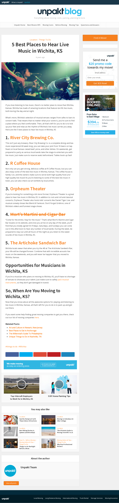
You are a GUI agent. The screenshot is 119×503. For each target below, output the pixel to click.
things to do (12, 346)
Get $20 (27, 2)
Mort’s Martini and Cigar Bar (37, 214)
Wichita (23, 346)
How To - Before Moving (27, 440)
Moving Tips (74, 25)
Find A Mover (100, 37)
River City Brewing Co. (32, 137)
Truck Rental (84, 498)
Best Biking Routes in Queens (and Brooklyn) (27, 431)
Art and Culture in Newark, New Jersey (25, 327)
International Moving (70, 498)
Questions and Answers (90, 25)
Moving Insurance (111, 498)
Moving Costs (48, 25)
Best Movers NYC (34, 25)
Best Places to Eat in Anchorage (22, 330)
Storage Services (97, 498)
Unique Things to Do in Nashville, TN (25, 336)
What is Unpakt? (17, 2)
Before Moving (61, 25)
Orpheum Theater (28, 189)
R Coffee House (25, 163)
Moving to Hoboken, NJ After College (65, 420)
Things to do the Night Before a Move (27, 447)
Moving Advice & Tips (26, 442)
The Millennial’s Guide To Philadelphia (25, 333)
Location (33, 39)
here (37, 317)
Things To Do (45, 39)
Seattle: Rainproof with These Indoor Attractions (28, 420)
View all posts (11, 483)
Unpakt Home (19, 25)
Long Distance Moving (53, 498)
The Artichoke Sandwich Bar (38, 243)
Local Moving (38, 498)
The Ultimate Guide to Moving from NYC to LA (65, 431)
